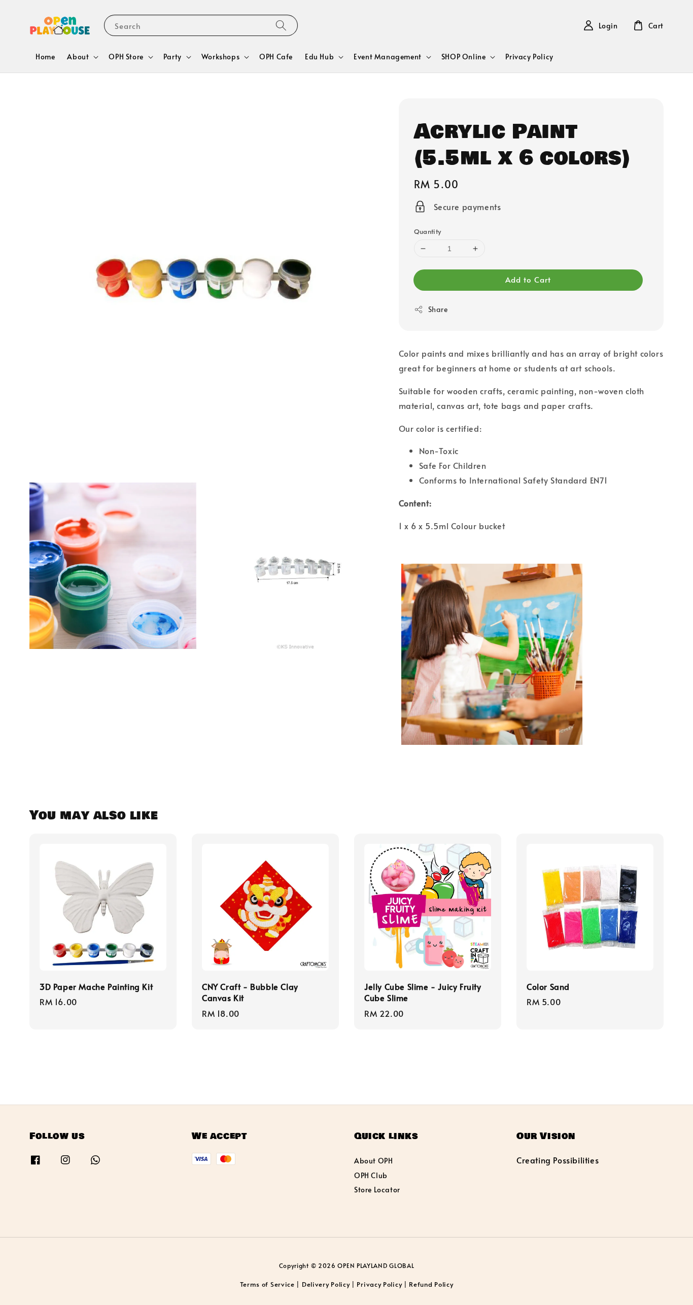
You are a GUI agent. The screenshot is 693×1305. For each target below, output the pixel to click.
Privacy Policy (529, 56)
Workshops (220, 56)
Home (45, 56)
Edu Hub (319, 56)
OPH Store (126, 56)
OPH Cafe (276, 56)
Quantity (427, 231)
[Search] (281, 25)
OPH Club (371, 1175)
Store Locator (377, 1189)
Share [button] (438, 309)
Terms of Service (267, 1284)
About (78, 56)
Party (172, 56)
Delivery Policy (326, 1284)
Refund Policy (431, 1284)
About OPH (373, 1160)
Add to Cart (528, 279)
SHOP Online (463, 56)
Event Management (388, 56)
